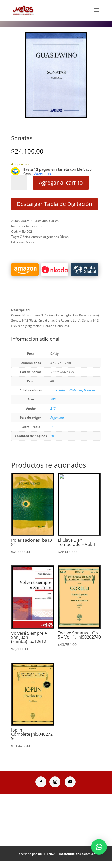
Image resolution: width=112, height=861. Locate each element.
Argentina (57, 417)
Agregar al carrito (61, 182)
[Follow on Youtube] (70, 781)
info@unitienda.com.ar (77, 854)
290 (53, 399)
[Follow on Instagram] (54, 781)
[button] (99, 847)
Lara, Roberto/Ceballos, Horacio (72, 390)
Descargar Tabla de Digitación (54, 204)
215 (53, 408)
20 (52, 436)
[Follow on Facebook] (40, 781)
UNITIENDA (46, 854)
